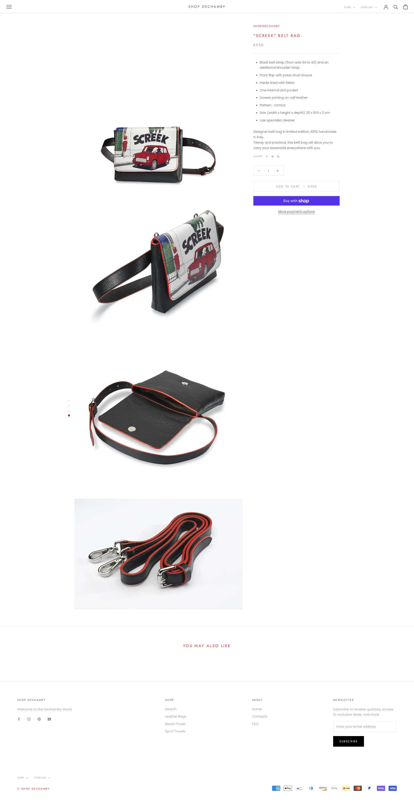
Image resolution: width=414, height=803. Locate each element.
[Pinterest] (278, 156)
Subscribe (348, 741)
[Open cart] (405, 6)
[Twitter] (272, 156)
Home (257, 709)
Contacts (259, 716)
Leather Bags (175, 716)
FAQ (255, 724)
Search (170, 709)
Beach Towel (175, 724)
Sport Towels (175, 731)
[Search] (396, 7)
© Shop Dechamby (33, 789)
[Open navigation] (9, 6)
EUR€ (347, 7)
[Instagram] (29, 719)
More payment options (296, 211)
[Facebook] (267, 156)
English (367, 7)
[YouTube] (49, 719)
